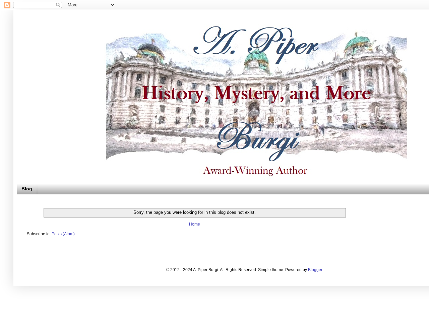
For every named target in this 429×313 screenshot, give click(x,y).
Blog (26, 188)
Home (194, 224)
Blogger (315, 269)
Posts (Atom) (63, 234)
